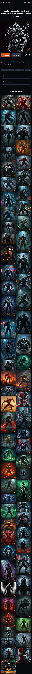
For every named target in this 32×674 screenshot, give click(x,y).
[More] (23, 55)
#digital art (20, 70)
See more (12, 65)
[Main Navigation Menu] (29, 2)
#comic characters (7, 70)
